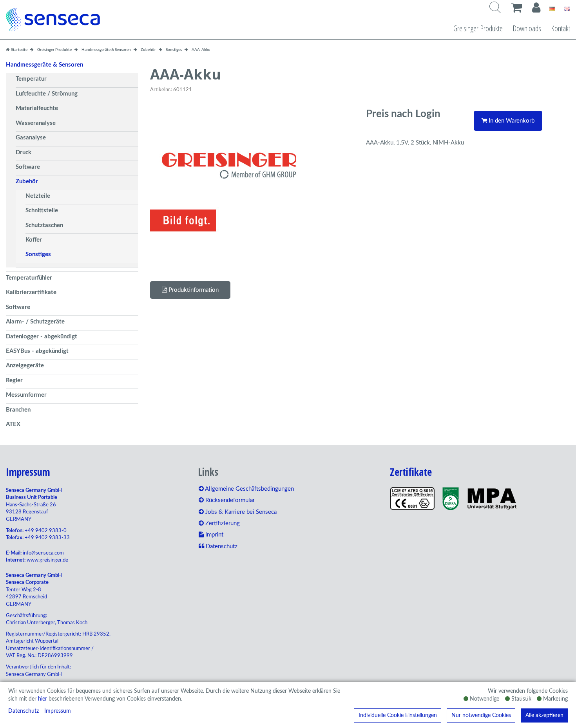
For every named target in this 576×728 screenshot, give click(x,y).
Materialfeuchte (37, 108)
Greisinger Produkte (478, 28)
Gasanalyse (31, 138)
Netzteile (37, 196)
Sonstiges (38, 254)
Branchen (18, 410)
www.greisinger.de (47, 560)
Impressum (57, 711)
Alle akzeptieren (544, 715)
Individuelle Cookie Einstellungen (398, 715)
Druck (23, 152)
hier (42, 699)
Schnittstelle (41, 210)
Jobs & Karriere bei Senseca (240, 512)
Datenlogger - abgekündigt (41, 337)
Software (28, 167)
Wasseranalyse (36, 123)
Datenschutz (23, 711)
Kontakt (560, 28)
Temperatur (31, 79)
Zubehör (27, 181)
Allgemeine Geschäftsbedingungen (249, 489)
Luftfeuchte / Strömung (47, 94)
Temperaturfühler (29, 278)
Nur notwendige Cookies (481, 715)
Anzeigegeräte (25, 366)
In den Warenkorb (510, 121)
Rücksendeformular (229, 500)
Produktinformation (193, 290)
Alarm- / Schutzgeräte (35, 322)
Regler (14, 380)
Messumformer (26, 395)
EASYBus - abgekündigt (37, 351)
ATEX (13, 424)
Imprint (213, 535)
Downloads (527, 28)
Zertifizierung (222, 523)
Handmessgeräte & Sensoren (44, 65)
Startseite (18, 50)
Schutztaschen (44, 225)
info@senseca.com (43, 553)
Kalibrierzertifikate (31, 292)
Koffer (33, 240)
